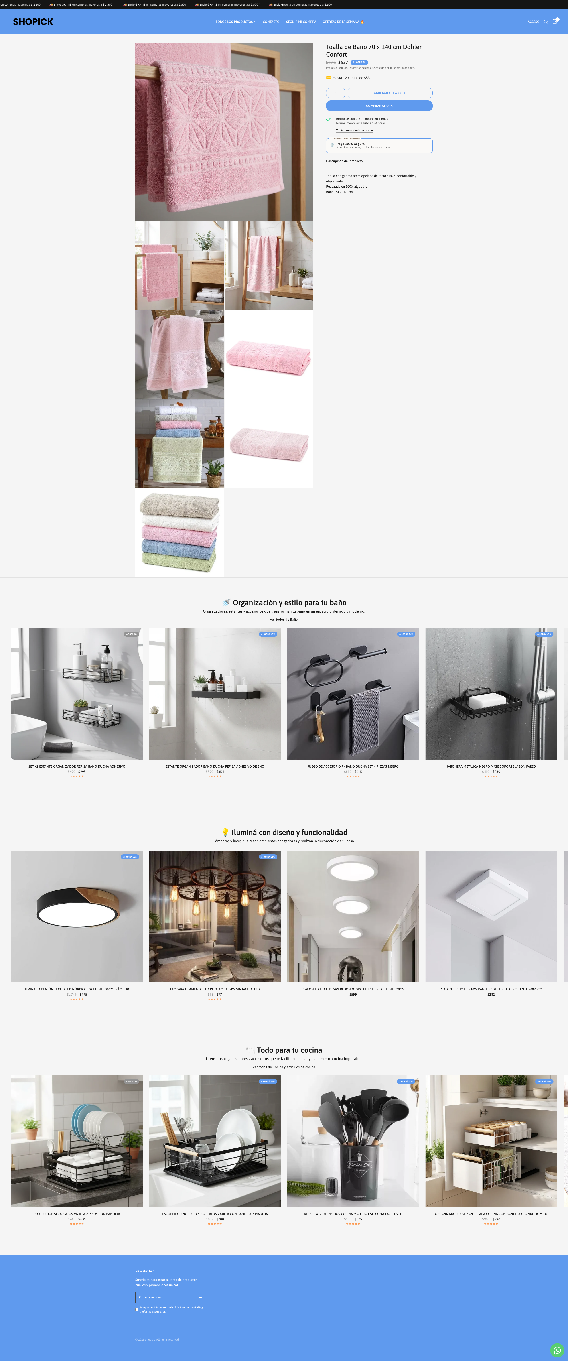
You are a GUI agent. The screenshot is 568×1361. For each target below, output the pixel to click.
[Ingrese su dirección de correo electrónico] (200, 1297)
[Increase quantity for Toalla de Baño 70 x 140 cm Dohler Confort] (342, 93)
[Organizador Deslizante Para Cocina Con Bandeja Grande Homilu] (491, 1141)
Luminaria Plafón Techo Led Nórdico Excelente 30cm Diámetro (76, 989)
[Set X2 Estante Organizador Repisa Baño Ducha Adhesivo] (77, 694)
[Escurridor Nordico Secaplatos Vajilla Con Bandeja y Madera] (215, 1141)
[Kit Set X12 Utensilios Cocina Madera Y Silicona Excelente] (353, 1141)
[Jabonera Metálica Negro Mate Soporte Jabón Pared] (491, 694)
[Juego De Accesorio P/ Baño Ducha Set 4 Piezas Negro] (353, 694)
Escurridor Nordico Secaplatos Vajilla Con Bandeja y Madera (215, 1214)
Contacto (271, 22)
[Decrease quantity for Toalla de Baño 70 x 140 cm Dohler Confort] (329, 93)
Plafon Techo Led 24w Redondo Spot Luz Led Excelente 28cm (353, 989)
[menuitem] (236, 22)
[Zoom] (303, 52)
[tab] (344, 161)
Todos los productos (234, 22)
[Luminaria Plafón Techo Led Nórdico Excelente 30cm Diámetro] (77, 916)
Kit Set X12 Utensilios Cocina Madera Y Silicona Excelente (353, 1214)
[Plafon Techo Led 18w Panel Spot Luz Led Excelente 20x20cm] (491, 916)
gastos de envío (362, 67)
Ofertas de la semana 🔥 (343, 22)
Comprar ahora (379, 106)
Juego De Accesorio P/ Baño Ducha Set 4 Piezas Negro (353, 766)
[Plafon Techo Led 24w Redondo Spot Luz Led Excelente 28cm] (353, 916)
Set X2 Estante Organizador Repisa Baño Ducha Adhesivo (76, 766)
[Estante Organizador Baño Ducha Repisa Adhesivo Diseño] (215, 694)
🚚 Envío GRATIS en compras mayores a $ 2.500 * (96, 4)
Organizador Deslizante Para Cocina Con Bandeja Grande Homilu (491, 1214)
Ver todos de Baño (284, 619)
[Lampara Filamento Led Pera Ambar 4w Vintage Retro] (215, 916)
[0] (553, 21)
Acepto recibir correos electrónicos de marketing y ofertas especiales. (171, 1310)
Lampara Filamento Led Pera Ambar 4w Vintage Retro (215, 989)
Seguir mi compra (301, 22)
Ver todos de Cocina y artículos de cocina (284, 1067)
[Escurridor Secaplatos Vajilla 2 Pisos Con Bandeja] (77, 1141)
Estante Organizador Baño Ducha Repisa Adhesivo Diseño (215, 766)
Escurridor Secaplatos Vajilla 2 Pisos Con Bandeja (77, 1214)
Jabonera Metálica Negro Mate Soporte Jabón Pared (491, 766)
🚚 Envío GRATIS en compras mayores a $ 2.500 (168, 4)
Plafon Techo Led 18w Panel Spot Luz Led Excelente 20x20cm (491, 989)
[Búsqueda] (546, 21)
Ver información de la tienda (354, 130)
